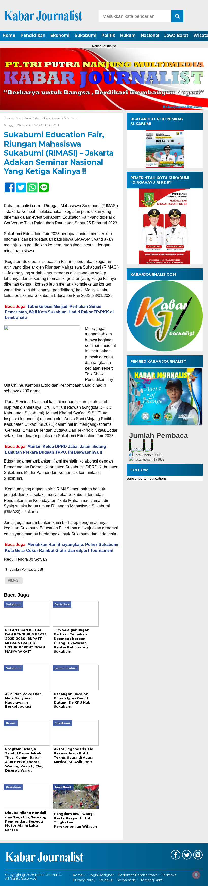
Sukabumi (85, 35)
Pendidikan (33, 35)
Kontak (78, 875)
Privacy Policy (84, 880)
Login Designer (101, 875)
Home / (9, 118)
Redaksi (106, 880)
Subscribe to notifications (147, 478)
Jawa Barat (176, 35)
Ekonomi (60, 35)
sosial (57, 118)
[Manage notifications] (196, 875)
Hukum (128, 35)
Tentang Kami (152, 880)
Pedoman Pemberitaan (137, 875)
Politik (108, 35)
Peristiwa (168, 875)
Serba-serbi (126, 880)
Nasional (150, 35)
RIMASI (14, 580)
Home (9, 35)
